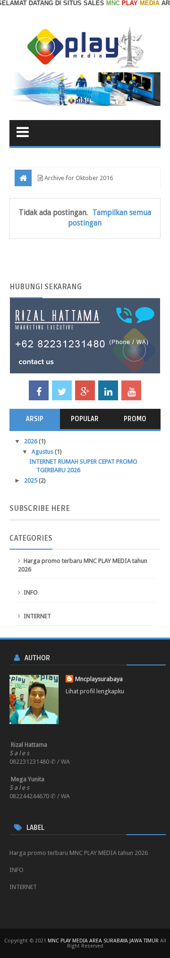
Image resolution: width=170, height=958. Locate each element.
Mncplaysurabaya (99, 678)
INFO (31, 592)
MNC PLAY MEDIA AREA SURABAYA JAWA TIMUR (103, 941)
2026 (31, 441)
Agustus (43, 451)
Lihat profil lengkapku (95, 691)
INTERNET (37, 616)
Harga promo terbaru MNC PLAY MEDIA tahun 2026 (78, 852)
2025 (31, 480)
